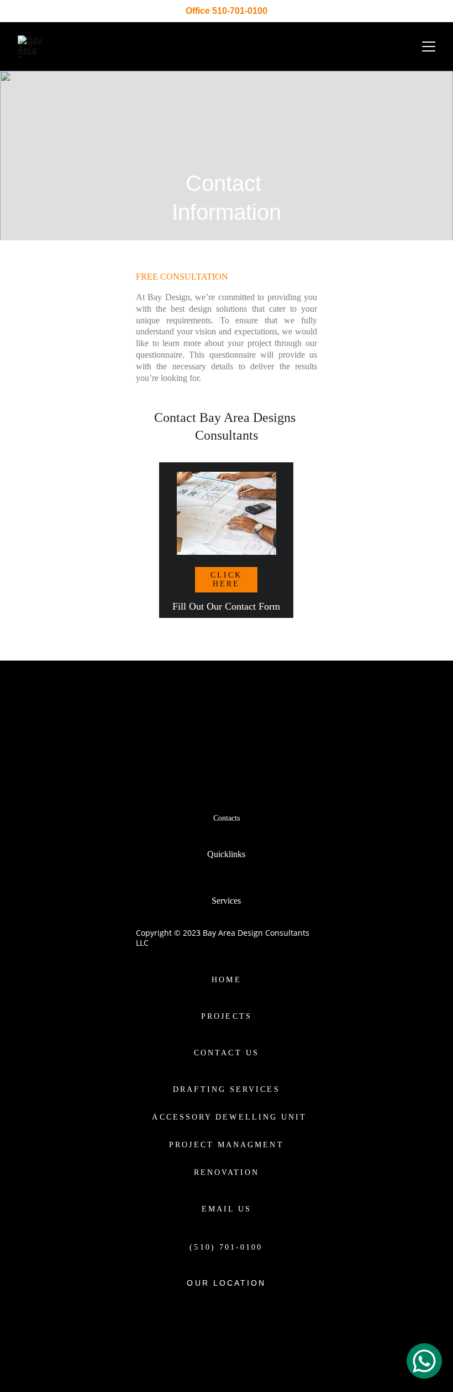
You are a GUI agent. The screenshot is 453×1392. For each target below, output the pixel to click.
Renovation (227, 1172)
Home (226, 980)
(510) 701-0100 (225, 1247)
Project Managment (226, 1145)
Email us (227, 1209)
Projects (226, 1016)
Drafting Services (226, 1089)
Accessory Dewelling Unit (229, 1117)
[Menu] (428, 46)
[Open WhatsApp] (424, 1361)
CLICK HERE (226, 579)
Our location (226, 1282)
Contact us (226, 1053)
